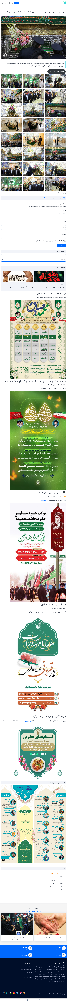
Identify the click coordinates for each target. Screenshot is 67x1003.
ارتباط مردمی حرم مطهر (26, 969)
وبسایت (64, 234)
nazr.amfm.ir (28, 722)
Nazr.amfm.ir (44, 500)
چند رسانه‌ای (51, 197)
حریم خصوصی (28, 975)
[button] (35, 289)
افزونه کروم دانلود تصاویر (26, 977)
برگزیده (63, 197)
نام (65, 221)
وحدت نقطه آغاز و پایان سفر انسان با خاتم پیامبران (51, 287)
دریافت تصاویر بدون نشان (56, 71)
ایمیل (64, 228)
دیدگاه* (64, 210)
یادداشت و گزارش (60, 267)
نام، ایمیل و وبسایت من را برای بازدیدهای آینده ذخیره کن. (50, 241)
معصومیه (41, 197)
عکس (45, 197)
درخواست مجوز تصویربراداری (25, 966)
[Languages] (5, 3)
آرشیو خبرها (29, 972)
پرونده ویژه (57, 197)
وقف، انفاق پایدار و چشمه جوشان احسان (23, 287)
